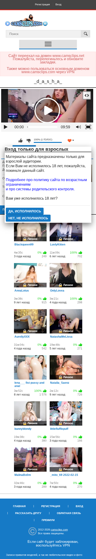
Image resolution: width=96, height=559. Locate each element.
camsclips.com (59, 529)
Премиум (48, 520)
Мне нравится (20, 140)
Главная (19, 506)
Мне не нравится (28, 140)
